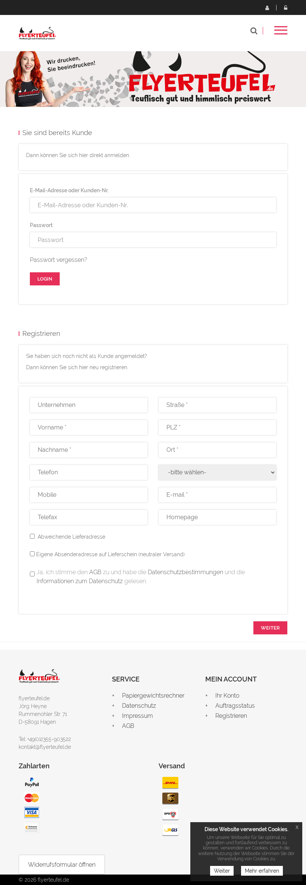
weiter (270, 628)
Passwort (41, 225)
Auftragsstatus (235, 705)
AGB (95, 572)
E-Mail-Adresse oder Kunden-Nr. (69, 190)
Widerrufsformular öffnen (62, 864)
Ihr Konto (227, 695)
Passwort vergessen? (58, 259)
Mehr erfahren (262, 871)
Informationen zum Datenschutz (80, 581)
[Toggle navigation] (280, 32)
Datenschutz (139, 705)
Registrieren (266, 7)
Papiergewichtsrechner (153, 695)
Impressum (137, 715)
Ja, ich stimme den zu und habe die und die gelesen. (141, 577)
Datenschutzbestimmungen (185, 572)
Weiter (222, 871)
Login (285, 7)
